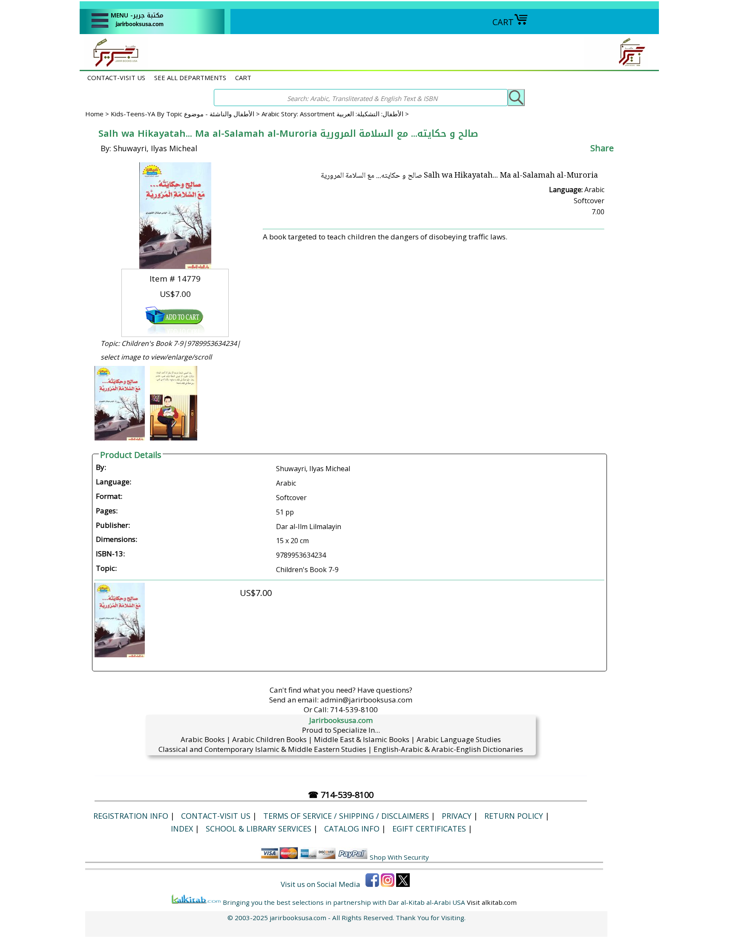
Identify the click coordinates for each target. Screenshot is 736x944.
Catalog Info (352, 828)
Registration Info (130, 816)
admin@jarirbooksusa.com (366, 700)
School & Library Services (258, 828)
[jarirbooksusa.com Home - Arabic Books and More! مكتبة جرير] (114, 65)
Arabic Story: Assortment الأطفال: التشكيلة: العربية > (335, 113)
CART (503, 22)
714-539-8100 (354, 709)
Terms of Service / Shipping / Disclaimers (346, 816)
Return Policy (513, 816)
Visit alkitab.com (492, 902)
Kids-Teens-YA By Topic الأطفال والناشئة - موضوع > (186, 113)
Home (94, 113)
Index (182, 828)
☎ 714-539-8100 (341, 794)
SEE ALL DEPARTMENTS (190, 77)
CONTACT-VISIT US (116, 77)
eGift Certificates (429, 828)
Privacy (457, 816)
